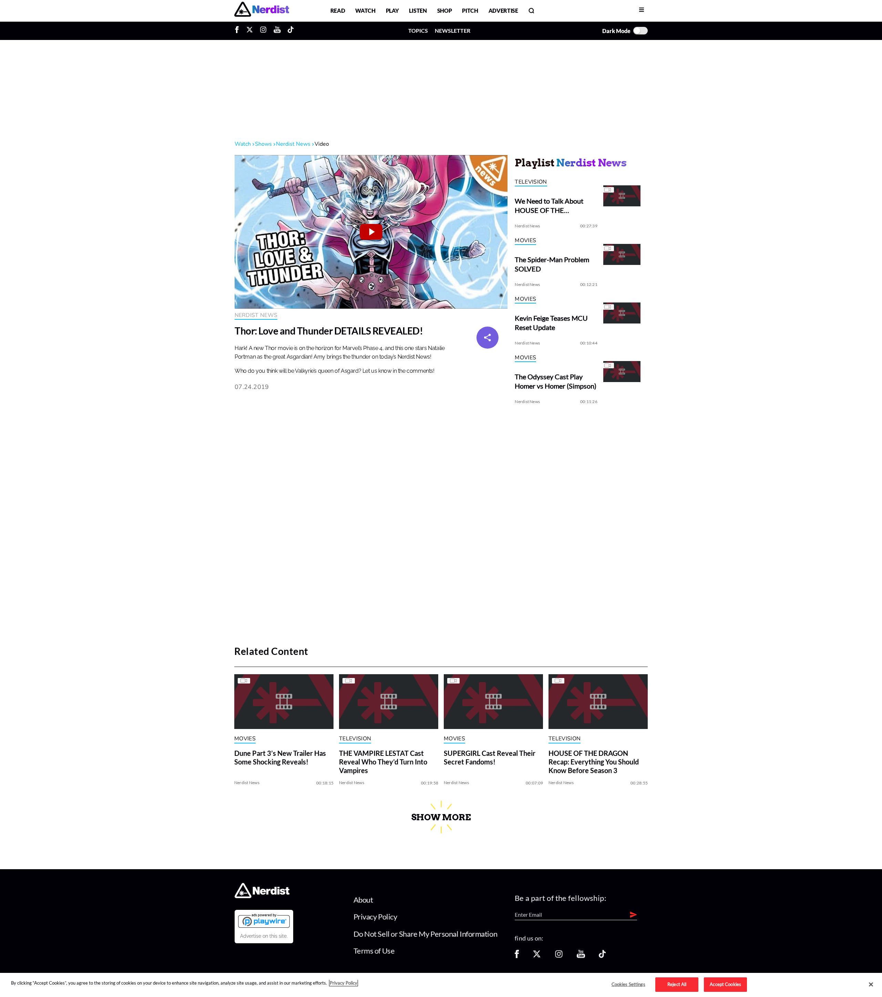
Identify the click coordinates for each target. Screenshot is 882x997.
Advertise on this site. (264, 936)
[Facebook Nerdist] (238, 31)
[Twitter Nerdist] (249, 31)
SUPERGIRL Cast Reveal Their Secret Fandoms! (489, 757)
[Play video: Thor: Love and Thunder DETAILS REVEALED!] (371, 232)
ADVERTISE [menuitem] (503, 10)
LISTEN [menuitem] (418, 10)
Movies (525, 240)
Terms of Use (374, 950)
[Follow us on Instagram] (559, 956)
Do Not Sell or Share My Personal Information (425, 933)
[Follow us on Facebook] (517, 956)
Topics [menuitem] (418, 30)
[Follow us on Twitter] (537, 956)
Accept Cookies (725, 984)
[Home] (262, 896)
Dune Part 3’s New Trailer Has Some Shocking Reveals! (280, 757)
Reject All (676, 984)
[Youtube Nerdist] (277, 31)
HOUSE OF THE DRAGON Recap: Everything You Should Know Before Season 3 (593, 762)
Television (531, 182)
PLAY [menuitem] (392, 10)
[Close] (871, 984)
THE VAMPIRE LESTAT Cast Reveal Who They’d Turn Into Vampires (383, 762)
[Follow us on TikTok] (602, 956)
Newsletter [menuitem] (452, 30)
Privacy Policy (375, 916)
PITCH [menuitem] (470, 10)
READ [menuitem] (337, 10)
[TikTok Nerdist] (290, 31)
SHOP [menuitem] (444, 10)
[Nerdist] (261, 10)
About (363, 899)
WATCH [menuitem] (365, 10)
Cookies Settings (628, 984)
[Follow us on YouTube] (581, 956)
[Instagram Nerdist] (263, 31)
